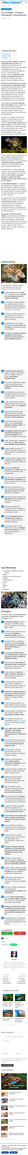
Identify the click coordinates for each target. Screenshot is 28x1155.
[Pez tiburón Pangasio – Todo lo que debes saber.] (20, 997)
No (20, 933)
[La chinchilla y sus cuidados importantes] (4, 1100)
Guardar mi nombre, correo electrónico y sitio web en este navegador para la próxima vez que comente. (14, 1060)
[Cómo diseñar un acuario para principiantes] (20, 1013)
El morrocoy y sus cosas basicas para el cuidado (14, 1086)
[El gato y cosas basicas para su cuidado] (4, 1114)
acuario (6, 938)
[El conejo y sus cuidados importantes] (4, 1094)
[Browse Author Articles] (14, 954)
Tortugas (14, 1082)
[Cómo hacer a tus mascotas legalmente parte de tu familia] (4, 1134)
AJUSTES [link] (20, 1149)
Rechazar (13, 1152)
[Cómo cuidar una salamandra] (8, 1013)
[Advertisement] (14, 35)
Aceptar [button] (5, 1152)
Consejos (4, 57)
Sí (7, 933)
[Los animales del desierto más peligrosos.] (4, 1128)
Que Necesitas (6, 56)
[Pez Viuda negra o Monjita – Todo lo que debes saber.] (8, 997)
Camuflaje (8, 9)
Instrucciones (6, 54)
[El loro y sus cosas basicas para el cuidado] (4, 1121)
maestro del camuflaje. (14, 309)
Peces (3, 9)
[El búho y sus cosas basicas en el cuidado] (4, 1107)
